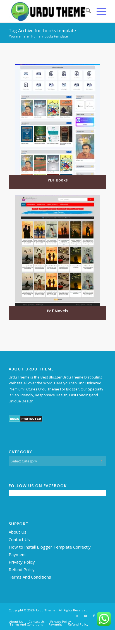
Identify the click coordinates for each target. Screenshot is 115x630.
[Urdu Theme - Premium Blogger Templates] (48, 11)
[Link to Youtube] (85, 616)
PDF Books (58, 180)
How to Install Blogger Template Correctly (50, 547)
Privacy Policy (22, 562)
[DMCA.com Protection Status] (25, 420)
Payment (17, 554)
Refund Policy (22, 569)
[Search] (85, 11)
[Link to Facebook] (94, 616)
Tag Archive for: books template (42, 31)
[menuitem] (85, 11)
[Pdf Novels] (57, 250)
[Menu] (98, 11)
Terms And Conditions (30, 577)
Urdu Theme (45, 610)
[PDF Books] (57, 119)
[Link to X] (77, 616)
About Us (18, 532)
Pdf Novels (57, 310)
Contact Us (19, 539)
